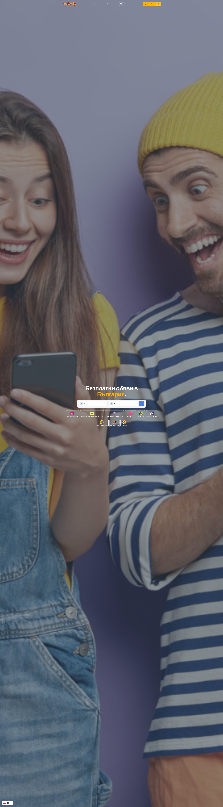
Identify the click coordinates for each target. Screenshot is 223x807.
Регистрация (136, 4)
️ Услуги (124, 425)
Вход (125, 4)
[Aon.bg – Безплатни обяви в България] (70, 4)
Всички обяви (99, 4)
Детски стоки (114, 425)
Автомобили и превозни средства (92, 416)
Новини (109, 4)
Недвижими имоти (72, 416)
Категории (86, 4)
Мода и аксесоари (102, 425)
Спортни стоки (130, 416)
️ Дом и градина (152, 416)
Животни (141, 416)
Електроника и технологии (114, 416)
